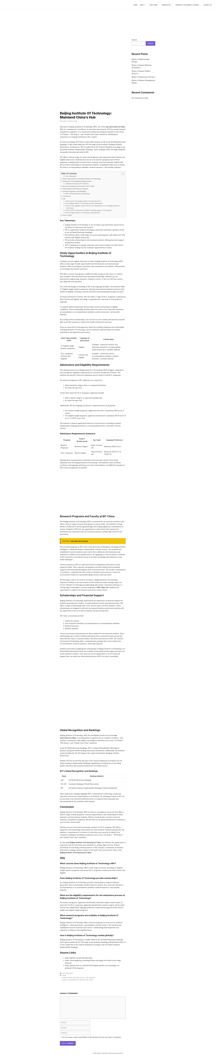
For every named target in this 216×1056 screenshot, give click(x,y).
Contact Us (208, 5)
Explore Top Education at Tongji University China (77, 980)
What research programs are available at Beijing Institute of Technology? (89, 210)
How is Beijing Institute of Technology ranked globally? (83, 213)
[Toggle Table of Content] (122, 173)
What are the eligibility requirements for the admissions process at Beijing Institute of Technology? (93, 207)
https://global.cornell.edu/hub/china (78, 958)
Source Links (67, 215)
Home (135, 5)
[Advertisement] (108, 22)
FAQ (63, 199)
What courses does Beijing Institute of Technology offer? (83, 201)
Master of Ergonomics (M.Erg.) (143, 77)
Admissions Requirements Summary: (77, 184)
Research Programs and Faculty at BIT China (78, 186)
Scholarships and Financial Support (75, 189)
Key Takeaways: (71, 176)
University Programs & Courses (187, 5)
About (142, 5)
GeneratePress (119, 1053)
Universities (166, 5)
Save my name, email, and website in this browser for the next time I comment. (91, 1037)
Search (134, 40)
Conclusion (67, 196)
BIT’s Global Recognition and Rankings (78, 194)
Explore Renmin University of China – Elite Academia (78, 977)
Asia (63, 973)
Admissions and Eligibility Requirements (77, 181)
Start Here (153, 5)
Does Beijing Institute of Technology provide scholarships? (84, 203)
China (64, 975)
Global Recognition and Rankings (74, 191)
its (65, 129)
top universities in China (115, 127)
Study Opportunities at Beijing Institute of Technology (81, 179)
